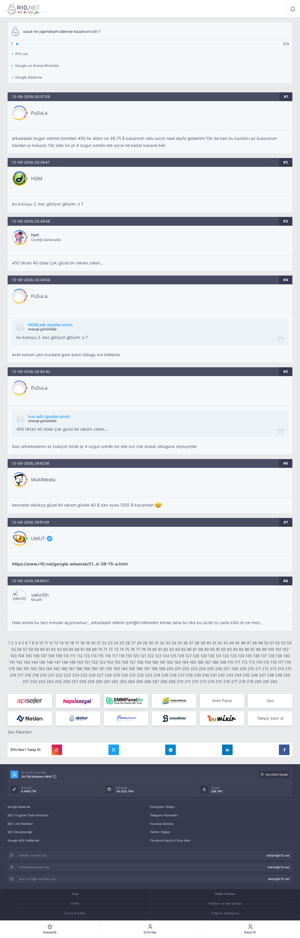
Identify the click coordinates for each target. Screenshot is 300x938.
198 (154, 668)
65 (71, 649)
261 (107, 681)
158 (140, 662)
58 (30, 649)
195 (132, 668)
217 (20, 675)
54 (289, 642)
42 (219, 642)
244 (237, 675)
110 (66, 655)
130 (211, 655)
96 (247, 649)
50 (266, 642)
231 (132, 675)
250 (286, 675)
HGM (36, 178)
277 (234, 681)
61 (48, 649)
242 (221, 675)
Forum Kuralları (75, 913)
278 (242, 681)
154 (110, 662)
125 (173, 655)
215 (288, 668)
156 (125, 662)
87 (195, 649)
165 (193, 662)
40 (208, 642)
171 (237, 662)
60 (42, 649)
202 (185, 668)
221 (51, 675)
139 (279, 655)
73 (116, 649)
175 (266, 662)
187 (72, 668)
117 (114, 655)
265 (139, 681)
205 (210, 668)
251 (26, 681)
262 (114, 681)
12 (51, 642)
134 (241, 655)
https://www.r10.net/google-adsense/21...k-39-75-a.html (70, 564)
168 (215, 662)
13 (56, 642)
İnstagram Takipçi (162, 806)
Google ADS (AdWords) (24, 840)
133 (233, 655)
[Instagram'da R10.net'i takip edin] (57, 750)
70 (100, 649)
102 (285, 649)
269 (171, 681)
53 (283, 642)
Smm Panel (222, 700)
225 (83, 675)
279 (250, 681)
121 (143, 655)
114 (94, 655)
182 (33, 668)
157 (132, 662)
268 (163, 681)
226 (92, 675)
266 (147, 681)
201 (178, 668)
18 (82, 642)
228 (108, 675)
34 (173, 642)
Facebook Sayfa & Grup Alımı (170, 840)
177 (281, 662)
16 (72, 642)
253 (41, 681)
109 (59, 655)
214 (280, 668)
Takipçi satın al (270, 718)
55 (13, 649)
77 (138, 649)
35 (179, 642)
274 (211, 681)
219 (35, 675)
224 (75, 675)
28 (139, 642)
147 (57, 662)
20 (93, 642)
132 (226, 655)
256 (66, 681)
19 (88, 642)
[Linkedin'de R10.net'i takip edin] (227, 750)
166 (200, 662)
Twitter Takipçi (160, 832)
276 (226, 681)
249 (278, 675)
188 (79, 668)
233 (148, 675)
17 (77, 642)
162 (170, 662)
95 (241, 649)
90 (212, 649)
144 (34, 662)
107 (44, 655)
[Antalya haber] (174, 701)
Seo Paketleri (20, 732)
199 (162, 668)
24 (116, 642)
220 (43, 675)
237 (181, 675)
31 (156, 642)
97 (252, 649)
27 (133, 642)
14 (61, 642)
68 (88, 649)
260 (99, 681)
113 (87, 655)
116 (108, 655)
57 (25, 649)
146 (50, 662)
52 (277, 642)
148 (65, 662)
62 (53, 649)
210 (251, 668)
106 (36, 655)
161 (163, 662)
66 (77, 649)
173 (252, 662)
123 (158, 655)
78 (143, 649)
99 (264, 649)
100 (271, 649)
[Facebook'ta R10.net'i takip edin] (284, 750)
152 (94, 662)
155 (117, 662)
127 (188, 655)
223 (67, 675)
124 (166, 655)
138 (271, 655)
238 (189, 675)
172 (244, 662)
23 (110, 642)
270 (180, 681)
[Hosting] (30, 718)
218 (28, 675)
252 (33, 681)
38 (197, 642)
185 (56, 668)
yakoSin (40, 594)
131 (218, 655)
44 (231, 642)
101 (278, 649)
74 (122, 649)
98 (258, 649)
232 (140, 675)
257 (74, 681)
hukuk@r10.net (278, 867)
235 (164, 675)
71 (105, 649)
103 (13, 655)
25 (122, 642)
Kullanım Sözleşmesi (225, 913)
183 (41, 668)
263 (123, 681)
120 (136, 655)
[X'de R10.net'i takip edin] (113, 750)
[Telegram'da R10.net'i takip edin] (170, 750)
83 (171, 649)
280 (258, 681)
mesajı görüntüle (42, 329)
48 (254, 642)
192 (109, 668)
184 (49, 668)
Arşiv (75, 893)
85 (183, 649)
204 (202, 668)
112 (80, 655)
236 (173, 675)
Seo (270, 700)
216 (13, 675)
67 (83, 649)
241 (213, 675)
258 (82, 681)
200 (169, 668)
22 (104, 642)
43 (225, 642)
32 (162, 642)
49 (260, 642)
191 (102, 668)
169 (223, 662)
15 (67, 642)
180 (19, 668)
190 (94, 668)
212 (265, 668)
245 (246, 675)
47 (249, 642)
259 (90, 681)
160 (155, 662)
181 (26, 668)
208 (234, 668)
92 (223, 649)
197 (147, 668)
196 (139, 668)
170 (230, 662)
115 (101, 655)
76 (132, 649)
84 (177, 649)
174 (259, 662)
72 (110, 649)
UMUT (38, 538)
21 (99, 642)
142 (19, 662)
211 (258, 668)
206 (218, 668)
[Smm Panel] (30, 701)
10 (41, 642)
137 (264, 655)
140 (286, 655)
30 (151, 642)
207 (226, 668)
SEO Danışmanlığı (20, 832)
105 (28, 655)
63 (59, 649)
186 (64, 668)
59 (36, 649)
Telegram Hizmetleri (164, 815)
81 (160, 649)
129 (203, 655)
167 (208, 662)
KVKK (75, 903)
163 (177, 662)
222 (59, 675)
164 (185, 662)
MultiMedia (43, 479)
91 (218, 649)
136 (256, 655)
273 (203, 681)
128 (196, 655)
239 (197, 675)
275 (218, 681)
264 (131, 681)
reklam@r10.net (277, 855)
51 (272, 642)
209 (242, 668)
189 (86, 668)
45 (237, 642)
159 (147, 662)
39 (202, 642)
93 (229, 649)
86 (189, 649)
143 (27, 662)
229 (116, 675)
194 (124, 668)
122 (150, 655)
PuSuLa (39, 113)
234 (156, 675)
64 (65, 649)
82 (165, 649)
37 (191, 642)
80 (154, 649)
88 (200, 649)
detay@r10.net (278, 879)
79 (149, 649)
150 (80, 662)
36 (185, 642)
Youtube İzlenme (161, 823)
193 (116, 668)
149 (72, 662)
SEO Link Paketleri (20, 823)
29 (145, 642)
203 (193, 668)
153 (102, 662)
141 (12, 662)
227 (100, 675)
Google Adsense (19, 806)
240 (205, 675)
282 (273, 681)
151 (87, 662)
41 (214, 642)
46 (243, 642)
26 (127, 642)
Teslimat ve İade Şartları (225, 903)
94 (235, 649)
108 (51, 655)
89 (206, 649)
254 (50, 681)
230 (124, 675)
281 (266, 681)
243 (229, 675)
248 (270, 675)
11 (46, 642)
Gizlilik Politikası (225, 893)
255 (58, 681)
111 (73, 655)
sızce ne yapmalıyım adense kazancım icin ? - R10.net (24, 9)
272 (195, 681)
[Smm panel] (126, 701)
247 (262, 675)
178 (288, 662)
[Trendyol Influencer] (222, 718)
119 (129, 655)
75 (127, 649)
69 (94, 649)
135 (249, 655)
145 (42, 662)
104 (21, 655)
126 (181, 655)
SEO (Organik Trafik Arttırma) (28, 815)
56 (19, 649)
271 (188, 681)
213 (273, 668)
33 (168, 642)
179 (11, 668)
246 (254, 675)
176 (273, 662)
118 (122, 655)
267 (155, 681)
